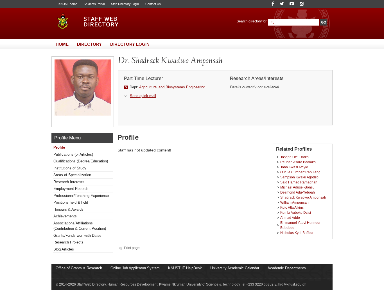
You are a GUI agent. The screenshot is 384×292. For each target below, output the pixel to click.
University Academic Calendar (234, 268)
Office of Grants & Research (79, 268)
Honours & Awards (68, 209)
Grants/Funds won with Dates (77, 235)
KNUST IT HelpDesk (185, 268)
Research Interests (68, 182)
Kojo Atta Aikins (292, 207)
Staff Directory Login (125, 4)
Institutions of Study (69, 168)
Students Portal (94, 4)
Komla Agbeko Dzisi (295, 212)
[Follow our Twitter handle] (282, 3)
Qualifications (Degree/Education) (80, 161)
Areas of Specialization (72, 175)
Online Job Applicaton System (135, 268)
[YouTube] (292, 3)
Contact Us (153, 4)
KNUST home (67, 4)
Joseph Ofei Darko (294, 157)
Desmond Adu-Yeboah (297, 192)
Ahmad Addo (290, 217)
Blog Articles (63, 249)
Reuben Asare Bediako (298, 162)
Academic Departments (287, 268)
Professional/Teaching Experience (81, 196)
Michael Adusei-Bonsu (297, 187)
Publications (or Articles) (73, 154)
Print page (132, 248)
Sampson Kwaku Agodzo (299, 177)
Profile (59, 147)
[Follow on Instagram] (302, 3)
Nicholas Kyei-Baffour (296, 232)
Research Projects (68, 242)
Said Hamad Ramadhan (298, 182)
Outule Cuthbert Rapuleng (300, 172)
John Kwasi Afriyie (294, 167)
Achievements (65, 216)
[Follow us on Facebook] (273, 3)
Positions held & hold (70, 202)
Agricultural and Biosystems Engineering (172, 87)
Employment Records (71, 189)
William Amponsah (294, 202)
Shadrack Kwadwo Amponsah (303, 197)
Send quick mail (143, 96)
